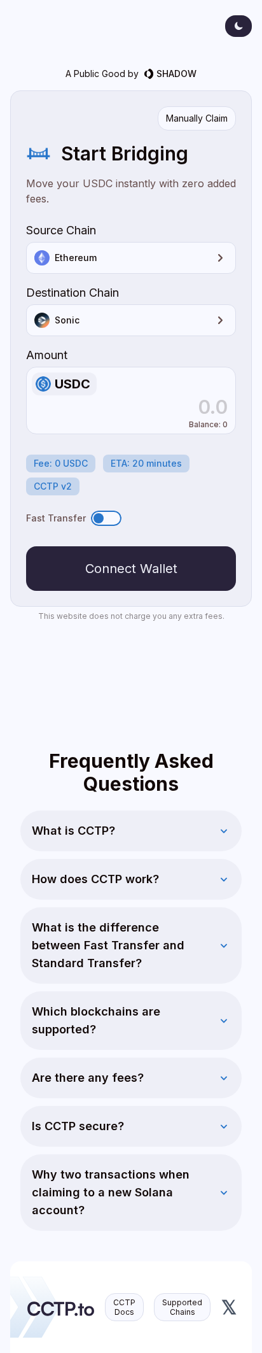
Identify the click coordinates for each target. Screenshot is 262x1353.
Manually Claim (197, 118)
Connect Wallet (131, 568)
